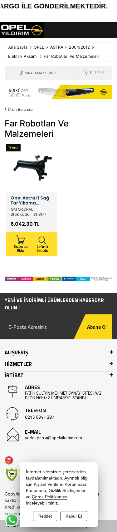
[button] (94, 73)
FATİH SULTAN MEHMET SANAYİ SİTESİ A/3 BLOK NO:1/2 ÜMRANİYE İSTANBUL (63, 395)
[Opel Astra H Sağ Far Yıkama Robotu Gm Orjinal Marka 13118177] (31, 166)
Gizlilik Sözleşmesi (67, 490)
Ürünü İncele (42, 248)
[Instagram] (10, 460)
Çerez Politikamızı (49, 497)
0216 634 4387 (39, 417)
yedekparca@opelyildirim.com (53, 437)
